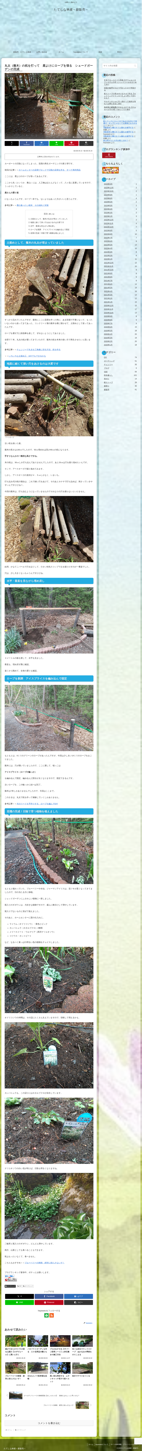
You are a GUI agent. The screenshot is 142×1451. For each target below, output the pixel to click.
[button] (86, 143)
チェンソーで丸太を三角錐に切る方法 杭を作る (39, 350)
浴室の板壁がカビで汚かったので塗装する (120, 89)
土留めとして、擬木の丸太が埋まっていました (49, 219)
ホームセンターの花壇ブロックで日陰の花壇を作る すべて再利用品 (50, 170)
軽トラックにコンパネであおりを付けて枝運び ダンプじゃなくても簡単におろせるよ (120, 123)
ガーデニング (11, 1286)
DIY (20, 1286)
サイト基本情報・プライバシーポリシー (125, 1444)
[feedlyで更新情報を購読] (46, 1315)
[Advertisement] (71, 32)
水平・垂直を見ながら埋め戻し (42, 226)
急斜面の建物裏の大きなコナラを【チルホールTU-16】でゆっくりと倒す (120, 108)
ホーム (91, 1444)
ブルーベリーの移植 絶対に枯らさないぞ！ (45, 1263)
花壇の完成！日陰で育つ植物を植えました (47, 233)
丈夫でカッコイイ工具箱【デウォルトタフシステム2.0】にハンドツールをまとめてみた (120, 82)
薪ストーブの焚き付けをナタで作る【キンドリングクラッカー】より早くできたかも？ (120, 96)
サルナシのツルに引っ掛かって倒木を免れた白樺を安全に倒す (120, 102)
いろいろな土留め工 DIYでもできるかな (27, 356)
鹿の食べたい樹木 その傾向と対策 (33, 205)
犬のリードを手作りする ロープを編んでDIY (37, 804)
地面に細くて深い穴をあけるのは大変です (47, 222)
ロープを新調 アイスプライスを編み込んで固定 (49, 229)
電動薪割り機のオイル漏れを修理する (118, 127)
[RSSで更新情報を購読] (51, 1315)
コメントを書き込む (49, 1423)
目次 (46, 214)
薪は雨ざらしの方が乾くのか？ (115, 140)
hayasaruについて (102, 1444)
